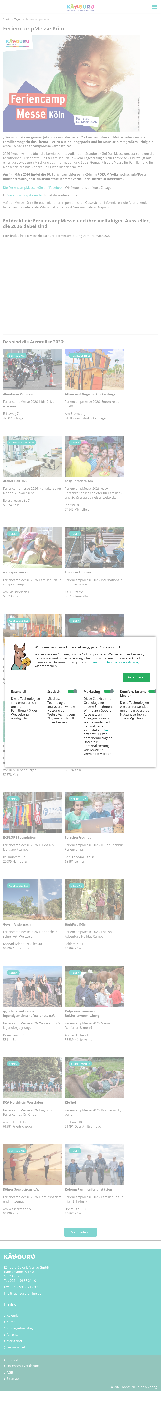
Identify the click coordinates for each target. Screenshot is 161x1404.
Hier (106, 730)
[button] (136, 677)
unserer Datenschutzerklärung (116, 662)
